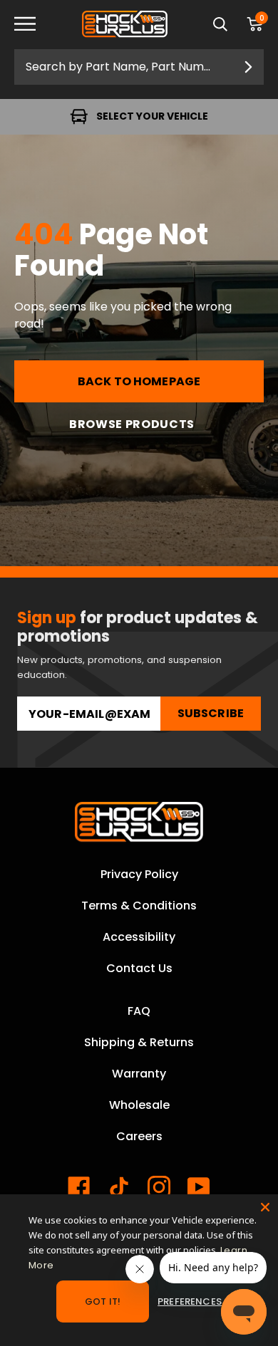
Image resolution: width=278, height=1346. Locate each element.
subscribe (210, 713)
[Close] (265, 1207)
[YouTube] (198, 1187)
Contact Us (139, 968)
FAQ (139, 1011)
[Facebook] (79, 1187)
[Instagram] (159, 1187)
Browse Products (132, 424)
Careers (139, 1136)
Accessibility (139, 937)
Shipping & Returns (139, 1042)
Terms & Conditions (139, 905)
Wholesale (139, 1105)
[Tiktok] (119, 1187)
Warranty (139, 1073)
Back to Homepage (139, 381)
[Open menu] (35, 24)
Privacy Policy (139, 874)
